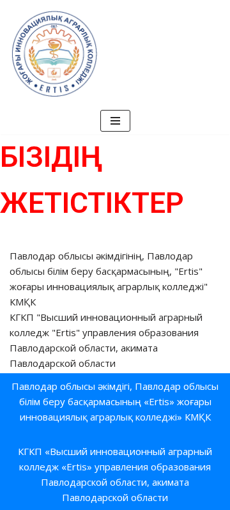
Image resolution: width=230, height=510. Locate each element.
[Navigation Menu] (115, 121)
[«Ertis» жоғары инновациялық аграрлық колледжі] (54, 53)
